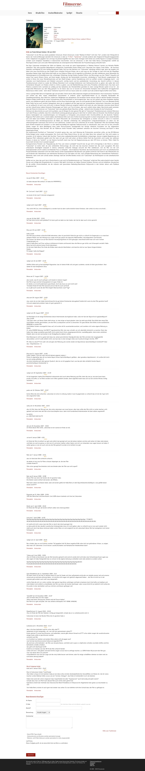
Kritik (27, 52)
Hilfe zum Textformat (109, 731)
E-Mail (28, 704)
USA (55, 29)
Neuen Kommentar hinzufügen (35, 173)
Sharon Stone (75, 39)
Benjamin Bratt (66, 39)
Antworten (37, 184)
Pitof (55, 37)
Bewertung (29, 712)
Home (30, 13)
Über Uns (92, 765)
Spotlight (69, 13)
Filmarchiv (79, 13)
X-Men (70, 57)
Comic (56, 35)
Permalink (30, 184)
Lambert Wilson (86, 39)
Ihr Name (29, 700)
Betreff (28, 708)
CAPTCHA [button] (29, 741)
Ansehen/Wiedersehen (55, 13)
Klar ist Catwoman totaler (33, 666)
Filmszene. (72, 4)
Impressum (92, 763)
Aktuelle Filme (40, 13)
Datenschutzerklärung (95, 761)
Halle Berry (57, 39)
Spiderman (78, 57)
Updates (92, 764)
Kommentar (29, 716)
